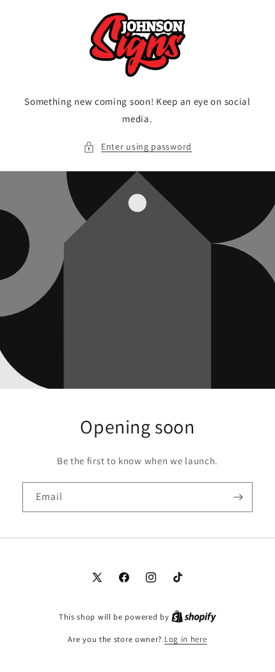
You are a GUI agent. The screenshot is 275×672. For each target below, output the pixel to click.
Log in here (185, 639)
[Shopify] (193, 616)
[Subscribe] (238, 497)
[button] (137, 147)
